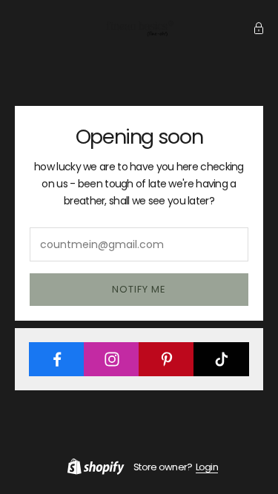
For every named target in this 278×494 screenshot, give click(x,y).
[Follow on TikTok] (221, 359)
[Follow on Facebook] (57, 359)
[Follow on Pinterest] (166, 359)
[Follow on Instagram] (112, 359)
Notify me (139, 289)
